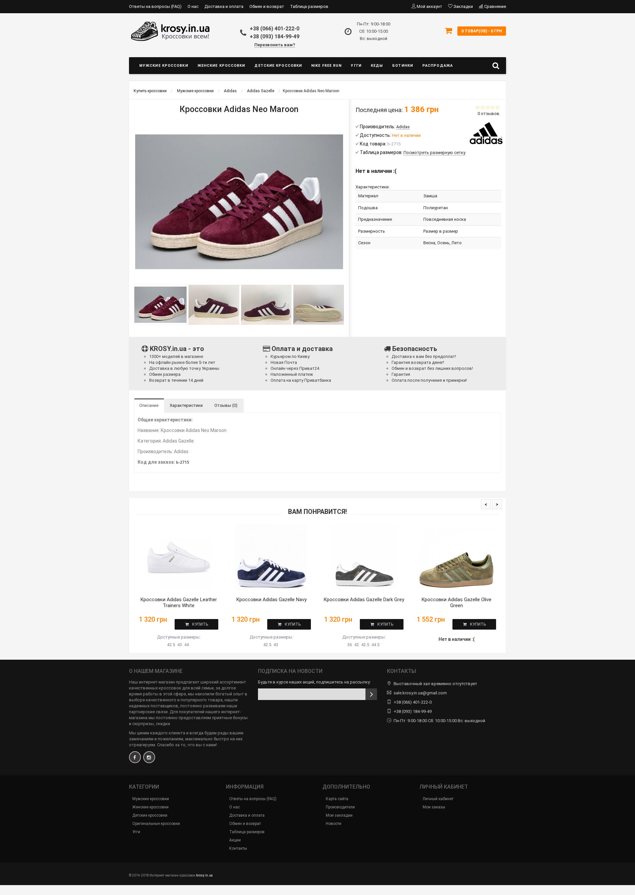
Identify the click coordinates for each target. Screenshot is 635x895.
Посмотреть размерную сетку (434, 152)
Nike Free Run (326, 65)
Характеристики (186, 405)
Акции (235, 840)
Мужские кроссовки (163, 65)
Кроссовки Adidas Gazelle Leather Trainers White (178, 602)
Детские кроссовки (278, 65)
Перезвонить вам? (274, 44)
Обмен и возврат (266, 6)
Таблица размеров (309, 6)
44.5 (375, 644)
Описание (148, 405)
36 (349, 644)
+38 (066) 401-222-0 (274, 28)
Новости (333, 823)
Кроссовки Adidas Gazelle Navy (271, 600)
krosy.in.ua (204, 875)
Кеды (377, 65)
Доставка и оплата (223, 6)
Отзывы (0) (225, 405)
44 (186, 644)
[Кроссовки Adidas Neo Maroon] (160, 305)
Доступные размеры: (178, 637)
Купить (200, 624)
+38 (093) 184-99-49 (274, 36)
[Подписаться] (371, 694)
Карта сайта (337, 799)
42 (356, 644)
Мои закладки (339, 815)
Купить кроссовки (150, 91)
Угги (356, 65)
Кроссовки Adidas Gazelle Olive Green (456, 602)
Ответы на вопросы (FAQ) (155, 6)
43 (179, 644)
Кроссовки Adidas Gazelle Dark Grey (363, 600)
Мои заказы (434, 807)
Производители (340, 807)
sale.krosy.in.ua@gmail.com (420, 692)
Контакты (238, 848)
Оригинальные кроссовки (156, 823)
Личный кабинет (438, 799)
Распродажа (437, 65)
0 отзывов (488, 113)
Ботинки (402, 65)
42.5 (171, 644)
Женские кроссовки (221, 65)
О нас (193, 6)
